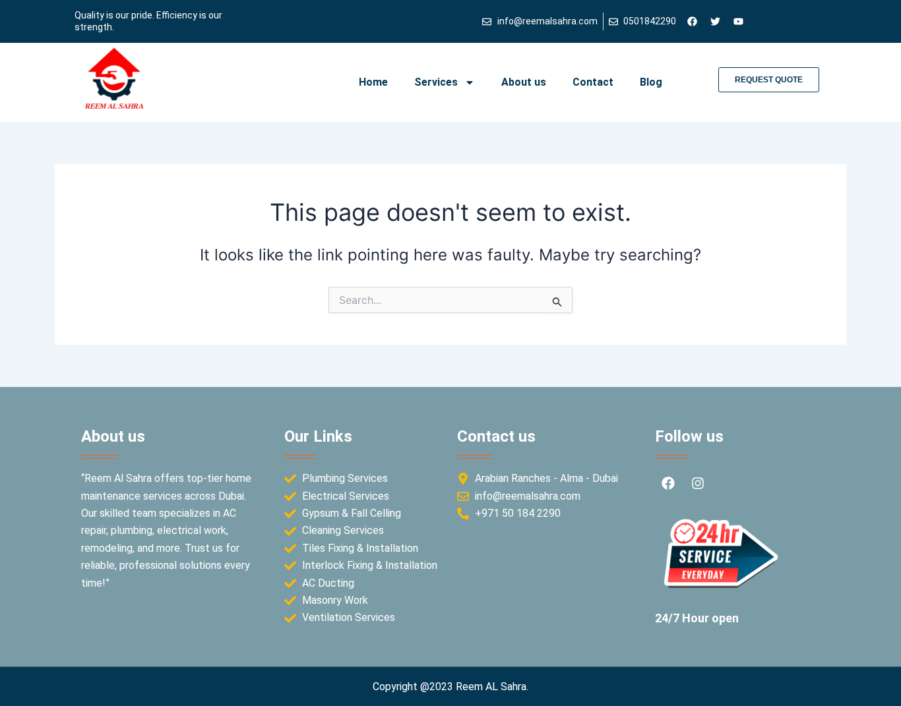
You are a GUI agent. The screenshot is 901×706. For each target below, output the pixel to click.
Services (436, 82)
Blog (651, 82)
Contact (593, 82)
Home (373, 82)
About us (523, 82)
